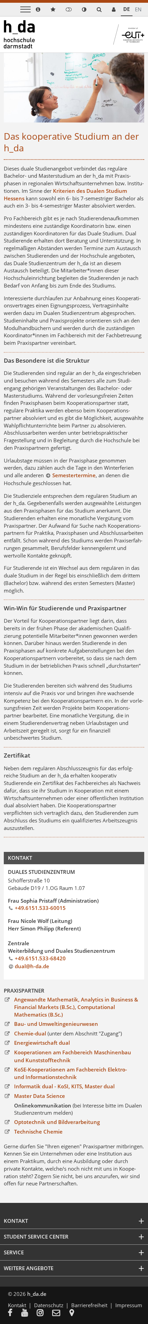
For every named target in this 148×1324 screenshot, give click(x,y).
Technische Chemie (38, 1131)
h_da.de (36, 1293)
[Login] (69, 9)
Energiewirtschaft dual (42, 1042)
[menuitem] (14, 1313)
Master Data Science (39, 1095)
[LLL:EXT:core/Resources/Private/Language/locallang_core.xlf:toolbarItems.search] (99, 9)
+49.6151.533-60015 (40, 907)
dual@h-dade (32, 966)
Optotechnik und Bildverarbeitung (57, 1121)
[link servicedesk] (114, 9)
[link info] (38, 9)
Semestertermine (73, 475)
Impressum (128, 1305)
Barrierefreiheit (89, 1305)
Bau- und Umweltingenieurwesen (56, 1023)
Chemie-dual (30, 1033)
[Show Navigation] (25, 9)
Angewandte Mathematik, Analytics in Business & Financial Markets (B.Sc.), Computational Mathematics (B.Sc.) (76, 1007)
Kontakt (17, 1305)
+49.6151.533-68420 (40, 958)
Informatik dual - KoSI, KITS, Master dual (64, 1086)
